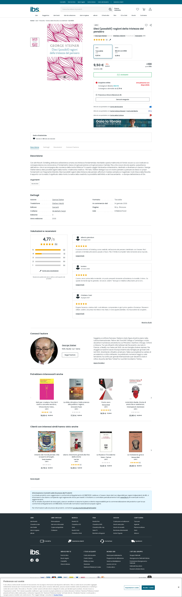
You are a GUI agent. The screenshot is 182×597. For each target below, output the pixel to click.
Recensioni (58, 147)
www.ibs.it (124, 497)
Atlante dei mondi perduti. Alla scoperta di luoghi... (46, 456)
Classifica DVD (97, 524)
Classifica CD (76, 524)
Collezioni (54, 530)
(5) (56, 244)
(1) (64, 254)
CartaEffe (62, 2)
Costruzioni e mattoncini (121, 521)
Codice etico (111, 567)
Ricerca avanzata (117, 9)
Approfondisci (99, 363)
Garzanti (138, 36)
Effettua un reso (89, 561)
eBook (32, 533)
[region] (91, 587)
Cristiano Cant (86, 295)
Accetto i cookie (148, 588)
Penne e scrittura (139, 527)
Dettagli (46, 147)
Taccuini (137, 521)
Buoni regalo (81, 2)
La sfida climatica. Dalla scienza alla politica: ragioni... (76, 403)
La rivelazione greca (135, 455)
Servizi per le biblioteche (114, 555)
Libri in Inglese (34, 530)
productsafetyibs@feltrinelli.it (84, 508)
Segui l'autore (70, 355)
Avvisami (124, 75)
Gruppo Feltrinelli (135, 555)
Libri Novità (33, 521)
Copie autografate (57, 527)
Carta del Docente (116, 107)
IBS (101, 69)
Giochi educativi (118, 524)
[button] (110, 9)
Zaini (135, 530)
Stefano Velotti (119, 36)
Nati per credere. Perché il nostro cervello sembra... (47, 403)
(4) (64, 250)
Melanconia (34, 184)
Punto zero (105, 402)
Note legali (34, 479)
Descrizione (34, 147)
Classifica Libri (35, 524)
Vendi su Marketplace (113, 561)
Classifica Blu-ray (98, 527)
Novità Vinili (75, 530)
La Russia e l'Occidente (106, 455)
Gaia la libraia (65, 564)
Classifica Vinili (77, 533)
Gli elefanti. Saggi (59, 211)
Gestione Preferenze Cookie (92, 567)
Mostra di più (147, 322)
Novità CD (75, 521)
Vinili (73, 527)
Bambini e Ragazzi (99, 533)
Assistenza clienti (118, 2)
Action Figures (117, 533)
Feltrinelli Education (136, 566)
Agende (136, 524)
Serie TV (95, 530)
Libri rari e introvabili (57, 524)
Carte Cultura (91, 2)
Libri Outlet (33, 527)
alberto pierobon (87, 237)
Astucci (136, 533)
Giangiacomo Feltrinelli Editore (139, 558)
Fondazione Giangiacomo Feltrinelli (138, 562)
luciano (83, 266)
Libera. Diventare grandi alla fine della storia (76, 456)
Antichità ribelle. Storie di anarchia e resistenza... (135, 403)
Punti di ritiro (71, 2)
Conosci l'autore (72, 147)
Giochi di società (118, 527)
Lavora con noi (111, 564)
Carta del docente (103, 2)
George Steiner (101, 36)
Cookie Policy (58, 595)
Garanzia (87, 564)
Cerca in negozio (122, 99)
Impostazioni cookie (132, 588)
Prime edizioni (55, 521)
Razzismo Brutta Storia (137, 569)
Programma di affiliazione (115, 558)
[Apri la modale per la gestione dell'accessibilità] (149, 577)
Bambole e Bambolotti (120, 530)
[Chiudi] (178, 587)
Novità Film (96, 521)
